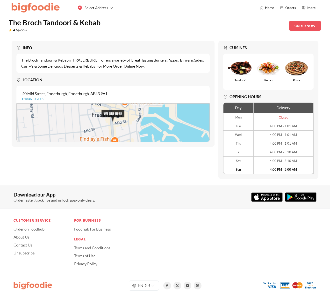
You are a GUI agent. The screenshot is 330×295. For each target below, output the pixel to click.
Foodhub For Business (92, 229)
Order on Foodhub (29, 229)
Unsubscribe (24, 253)
